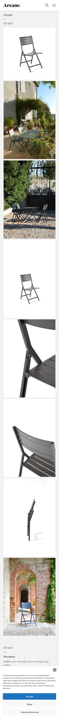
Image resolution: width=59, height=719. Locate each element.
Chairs (8, 15)
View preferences (29, 712)
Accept (29, 696)
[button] (54, 669)
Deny (29, 704)
